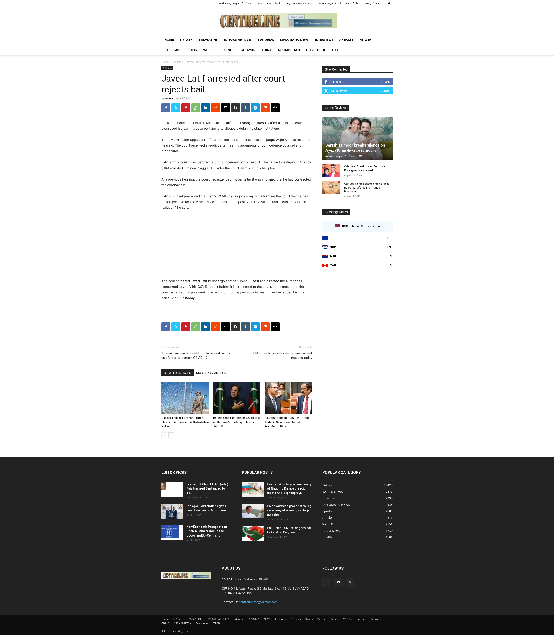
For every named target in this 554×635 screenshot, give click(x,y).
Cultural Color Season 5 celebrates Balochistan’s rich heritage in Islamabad (366, 187)
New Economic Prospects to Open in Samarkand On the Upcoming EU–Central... (207, 531)
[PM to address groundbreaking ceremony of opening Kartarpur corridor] (253, 511)
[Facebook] (165, 107)
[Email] (225, 107)
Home (169, 39)
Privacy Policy (371, 3)
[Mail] (338, 582)
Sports (191, 50)
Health (365, 39)
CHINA (267, 50)
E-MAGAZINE (207, 39)
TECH (336, 50)
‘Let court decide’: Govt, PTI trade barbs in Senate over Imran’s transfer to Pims (287, 422)
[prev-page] (164, 435)
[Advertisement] (236, 246)
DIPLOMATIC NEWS (294, 39)
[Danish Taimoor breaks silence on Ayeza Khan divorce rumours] (357, 138)
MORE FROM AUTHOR (211, 373)
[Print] (235, 107)
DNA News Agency (326, 3)
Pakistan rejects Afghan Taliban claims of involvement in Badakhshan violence (185, 422)
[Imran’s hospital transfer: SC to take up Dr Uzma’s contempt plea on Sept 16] (236, 398)
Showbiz (248, 50)
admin (169, 98)
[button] (389, 3)
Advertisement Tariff (269, 3)
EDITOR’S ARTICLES (238, 39)
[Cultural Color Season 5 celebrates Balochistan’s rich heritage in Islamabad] (331, 187)
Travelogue (316, 50)
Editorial (266, 39)
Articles (346, 39)
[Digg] (275, 107)
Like (387, 81)
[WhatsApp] (195, 107)
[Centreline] (277, 20)
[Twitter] (175, 107)
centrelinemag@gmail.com (258, 602)
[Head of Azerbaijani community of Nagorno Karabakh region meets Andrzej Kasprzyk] (253, 489)
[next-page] (171, 435)
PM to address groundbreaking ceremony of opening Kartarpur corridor (289, 510)
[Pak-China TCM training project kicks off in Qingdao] (253, 533)
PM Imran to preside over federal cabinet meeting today (282, 355)
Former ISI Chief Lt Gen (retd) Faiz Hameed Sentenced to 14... (207, 488)
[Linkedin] (205, 107)
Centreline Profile (350, 3)
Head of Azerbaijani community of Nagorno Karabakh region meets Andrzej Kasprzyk (289, 488)
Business (228, 50)
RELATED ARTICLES (177, 373)
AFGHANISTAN (289, 50)
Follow (384, 90)
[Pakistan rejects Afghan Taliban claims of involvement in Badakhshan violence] (185, 398)
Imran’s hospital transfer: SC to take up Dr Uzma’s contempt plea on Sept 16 (236, 422)
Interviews (324, 39)
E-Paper (186, 39)
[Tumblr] (245, 107)
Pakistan (172, 50)
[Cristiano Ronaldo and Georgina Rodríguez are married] (331, 170)
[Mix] (265, 107)
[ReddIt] (215, 107)
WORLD (208, 50)
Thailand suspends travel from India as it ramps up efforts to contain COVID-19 (195, 355)
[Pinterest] (185, 107)
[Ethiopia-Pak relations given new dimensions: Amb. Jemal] (172, 511)
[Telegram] (255, 107)
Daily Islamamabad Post (298, 3)
